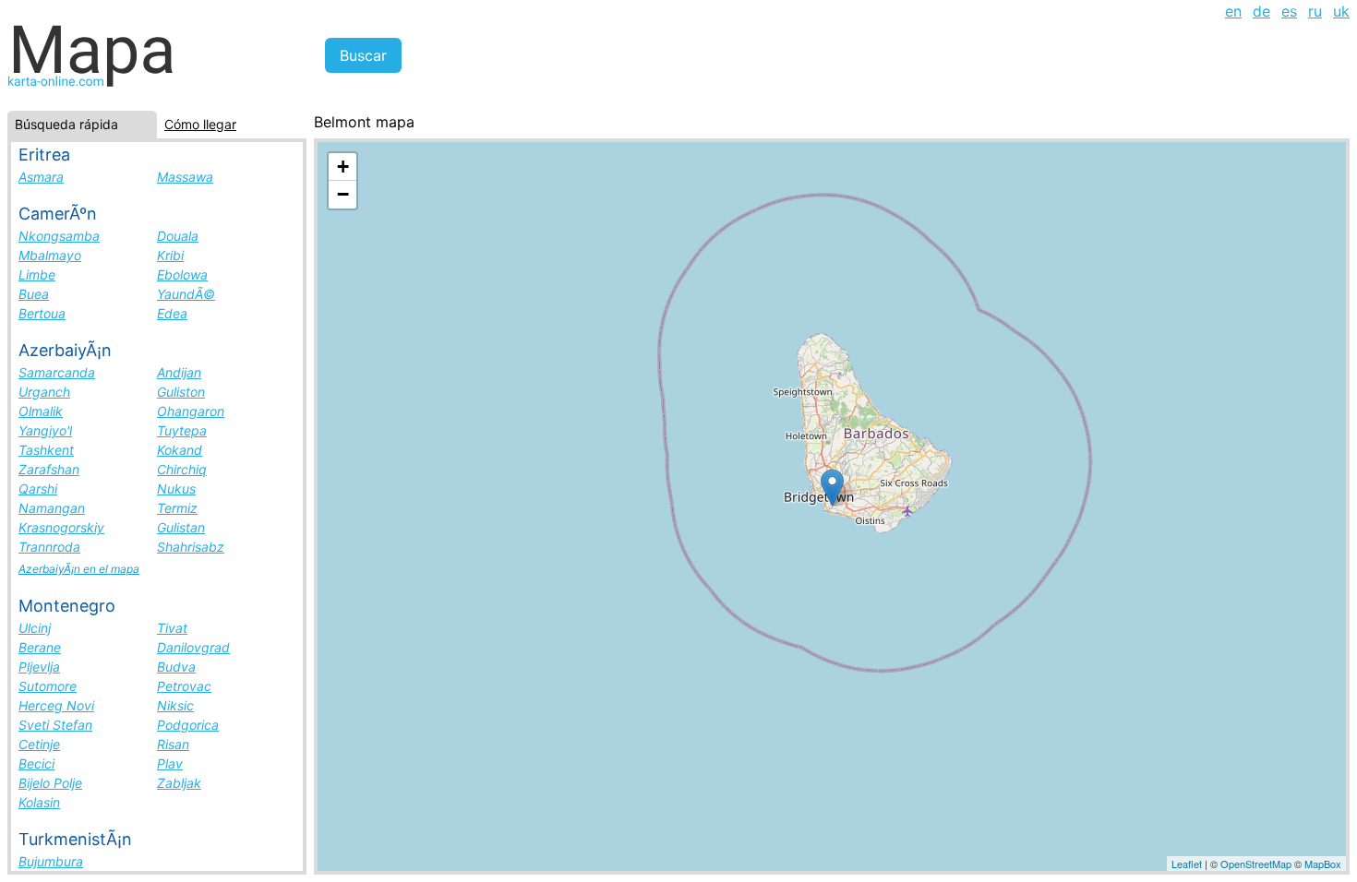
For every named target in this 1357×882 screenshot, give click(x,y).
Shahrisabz (190, 546)
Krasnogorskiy (61, 527)
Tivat (172, 628)
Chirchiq (182, 469)
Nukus (176, 488)
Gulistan (181, 527)
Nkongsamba (59, 236)
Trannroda (49, 546)
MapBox (1322, 863)
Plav (170, 763)
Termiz (177, 508)
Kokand (179, 450)
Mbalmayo (49, 255)
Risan (173, 744)
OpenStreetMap (1255, 863)
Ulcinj (34, 628)
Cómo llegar (200, 124)
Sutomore (47, 686)
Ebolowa (182, 274)
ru (1315, 11)
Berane (39, 647)
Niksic (175, 705)
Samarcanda (56, 372)
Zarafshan (48, 469)
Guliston (181, 391)
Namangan (51, 508)
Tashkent (46, 450)
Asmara (41, 177)
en (1233, 11)
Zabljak (179, 783)
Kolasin (39, 802)
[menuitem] (1233, 11)
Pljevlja (39, 666)
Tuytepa (182, 430)
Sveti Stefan (55, 725)
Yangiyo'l (45, 430)
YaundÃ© (186, 294)
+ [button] (343, 166)
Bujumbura (50, 861)
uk (1341, 11)
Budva (176, 666)
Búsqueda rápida (66, 124)
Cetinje (39, 744)
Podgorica (188, 725)
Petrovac (184, 686)
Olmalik (40, 411)
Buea (33, 294)
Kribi (170, 255)
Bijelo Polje (50, 783)
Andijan (179, 372)
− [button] (343, 194)
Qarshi (37, 488)
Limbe (36, 274)
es (1289, 11)
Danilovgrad (193, 647)
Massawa (185, 177)
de (1261, 11)
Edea (172, 313)
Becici (36, 763)
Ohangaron (190, 411)
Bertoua (42, 313)
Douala (177, 236)
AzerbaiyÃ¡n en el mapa (78, 569)
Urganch (44, 391)
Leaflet (1186, 863)
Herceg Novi (56, 705)
